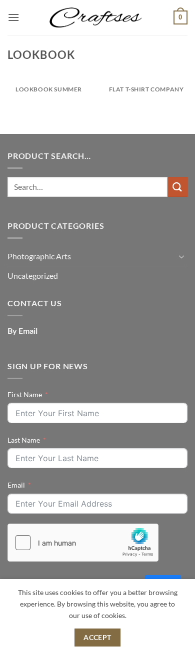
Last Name (24, 440)
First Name (25, 394)
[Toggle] (182, 256)
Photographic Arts (39, 256)
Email (16, 485)
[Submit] (178, 186)
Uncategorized (33, 275)
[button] (14, 17)
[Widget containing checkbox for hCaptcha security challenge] (83, 543)
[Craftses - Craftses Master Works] (98, 17)
